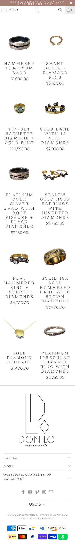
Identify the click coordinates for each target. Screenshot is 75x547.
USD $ (35, 504)
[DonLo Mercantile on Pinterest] (37, 492)
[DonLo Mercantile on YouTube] (30, 492)
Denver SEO (60, 514)
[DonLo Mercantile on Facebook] (23, 492)
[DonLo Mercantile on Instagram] (44, 492)
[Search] (60, 10)
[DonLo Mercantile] (37, 10)
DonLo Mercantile (26, 514)
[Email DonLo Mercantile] (51, 492)
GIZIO (50, 518)
